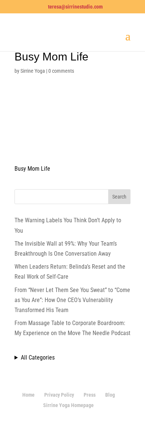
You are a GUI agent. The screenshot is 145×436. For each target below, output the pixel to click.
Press (90, 395)
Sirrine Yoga (32, 71)
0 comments (61, 71)
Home (28, 395)
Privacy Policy (59, 395)
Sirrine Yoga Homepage (68, 405)
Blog (110, 395)
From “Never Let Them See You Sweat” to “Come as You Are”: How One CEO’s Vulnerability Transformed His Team (72, 300)
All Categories (38, 357)
